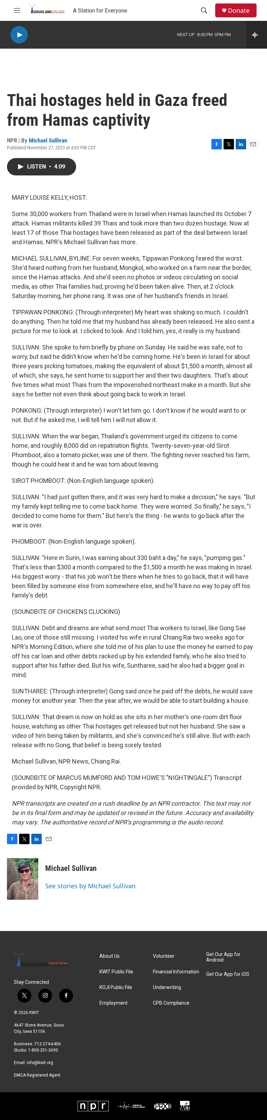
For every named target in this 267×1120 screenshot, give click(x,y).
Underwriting (167, 987)
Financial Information (176, 971)
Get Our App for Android (223, 957)
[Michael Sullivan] (22, 879)
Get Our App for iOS (227, 974)
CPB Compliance (171, 1003)
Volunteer (164, 956)
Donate (239, 10)
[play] (19, 35)
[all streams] (256, 35)
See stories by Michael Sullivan (90, 886)
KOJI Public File (115, 987)
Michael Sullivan (48, 140)
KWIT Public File (116, 971)
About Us (109, 956)
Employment (113, 1003)
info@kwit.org (40, 1062)
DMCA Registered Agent (37, 1075)
